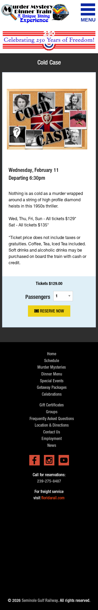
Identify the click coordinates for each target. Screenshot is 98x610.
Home (51, 353)
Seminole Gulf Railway (40, 600)
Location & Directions (52, 425)
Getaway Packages (52, 387)
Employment (52, 438)
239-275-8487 (49, 481)
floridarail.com (53, 497)
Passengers (37, 297)
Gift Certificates (51, 404)
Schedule (51, 360)
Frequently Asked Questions (52, 418)
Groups (51, 411)
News (51, 445)
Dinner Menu (51, 374)
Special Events (52, 380)
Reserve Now (51, 311)
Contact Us (51, 431)
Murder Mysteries (51, 367)
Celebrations (52, 394)
